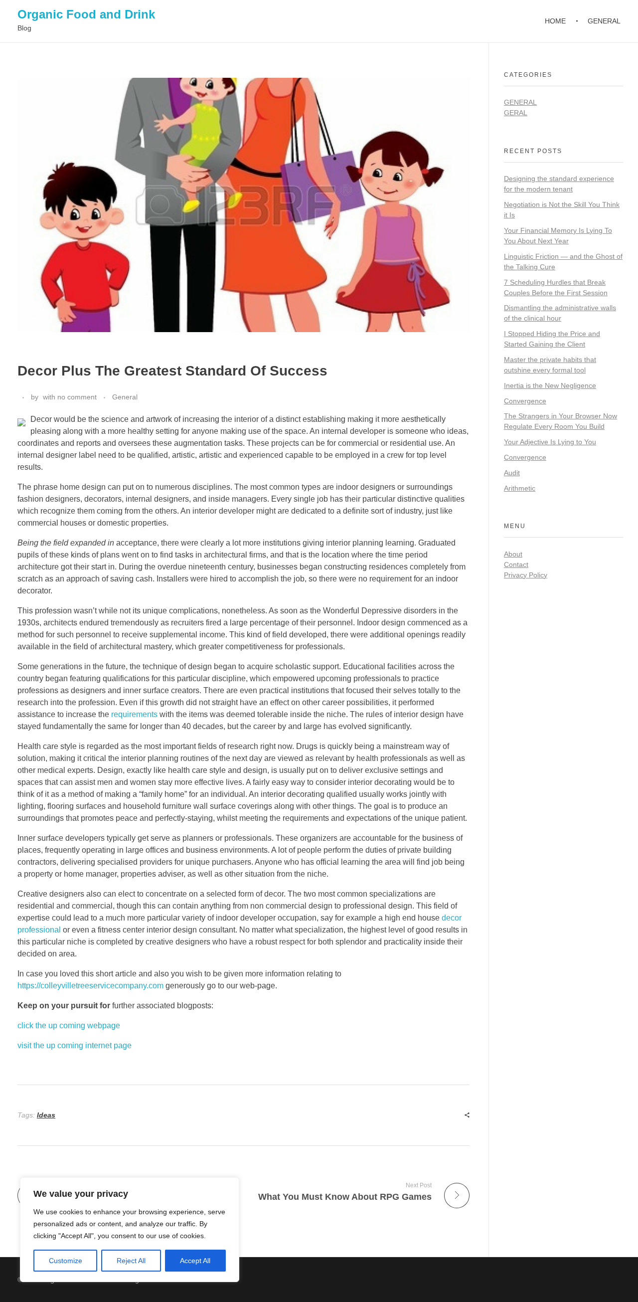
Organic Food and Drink (86, 14)
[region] (129, 1229)
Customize (65, 1261)
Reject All (131, 1261)
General (125, 397)
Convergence (525, 401)
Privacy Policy (525, 575)
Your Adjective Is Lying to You (550, 442)
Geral (515, 113)
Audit (512, 473)
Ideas (46, 1115)
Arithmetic (519, 488)
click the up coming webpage (68, 1025)
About (513, 554)
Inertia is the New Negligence (550, 385)
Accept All (195, 1261)
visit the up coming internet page (74, 1045)
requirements (134, 714)
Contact (516, 564)
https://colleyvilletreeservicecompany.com (90, 985)
